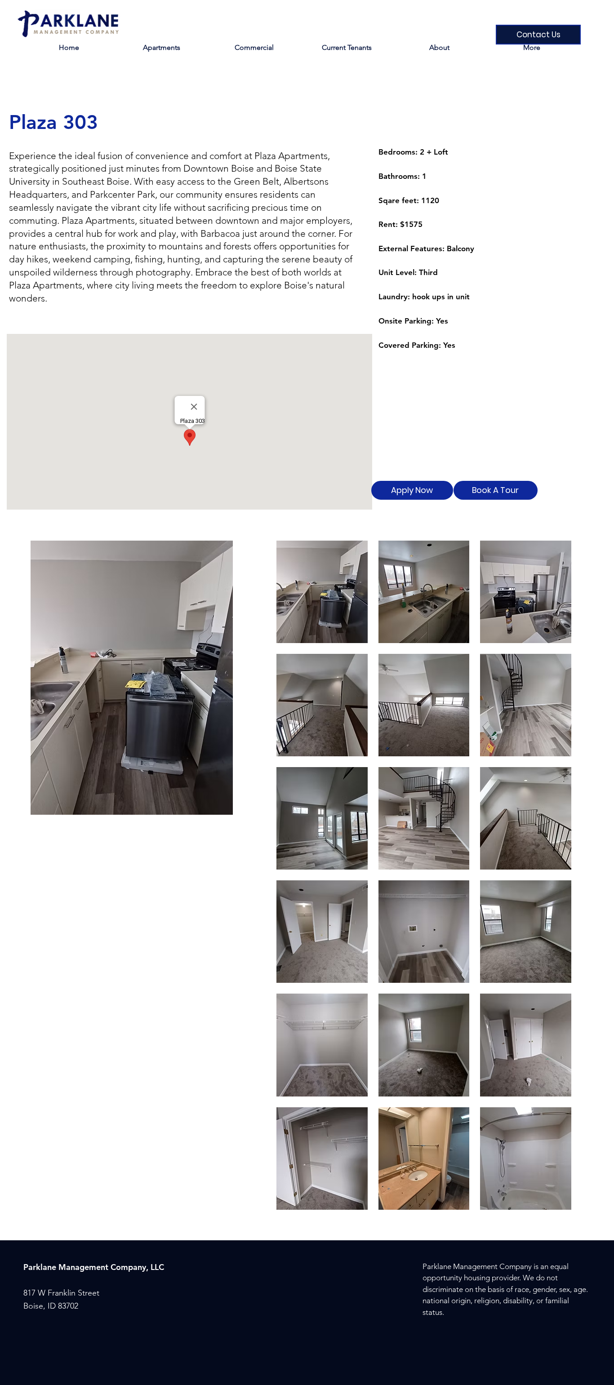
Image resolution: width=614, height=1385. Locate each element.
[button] (346, 47)
